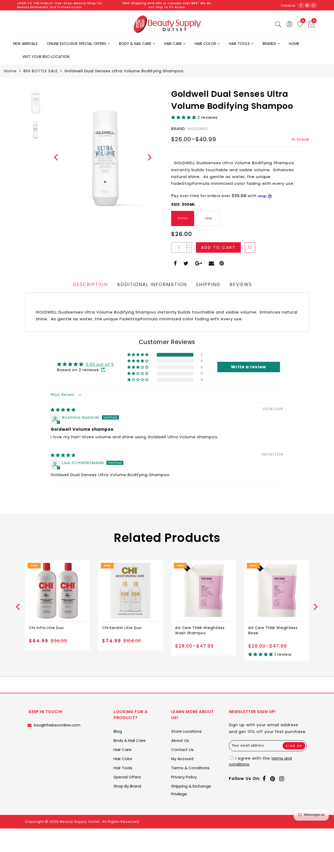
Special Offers (127, 777)
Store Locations (186, 731)
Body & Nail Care (135, 43)
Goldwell (198, 128)
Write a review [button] (248, 367)
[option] (106, 157)
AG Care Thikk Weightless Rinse (272, 630)
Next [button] (147, 160)
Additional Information (152, 284)
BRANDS (269, 43)
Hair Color (205, 43)
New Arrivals (25, 43)
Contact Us (182, 749)
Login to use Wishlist (250, 247)
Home (294, 43)
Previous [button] (53, 160)
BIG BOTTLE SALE (40, 71)
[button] (184, 117)
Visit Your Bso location (45, 56)
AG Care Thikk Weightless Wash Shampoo (199, 630)
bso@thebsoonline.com (57, 725)
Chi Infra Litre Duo (46, 627)
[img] (63, 409)
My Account (182, 758)
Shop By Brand (127, 786)
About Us (180, 740)
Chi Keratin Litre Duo (122, 627)
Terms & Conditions (190, 768)
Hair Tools (239, 43)
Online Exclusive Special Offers (76, 43)
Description (90, 284)
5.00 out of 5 (100, 364)
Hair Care (173, 43)
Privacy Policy (184, 777)
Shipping (208, 284)
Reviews (241, 284)
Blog (118, 731)
